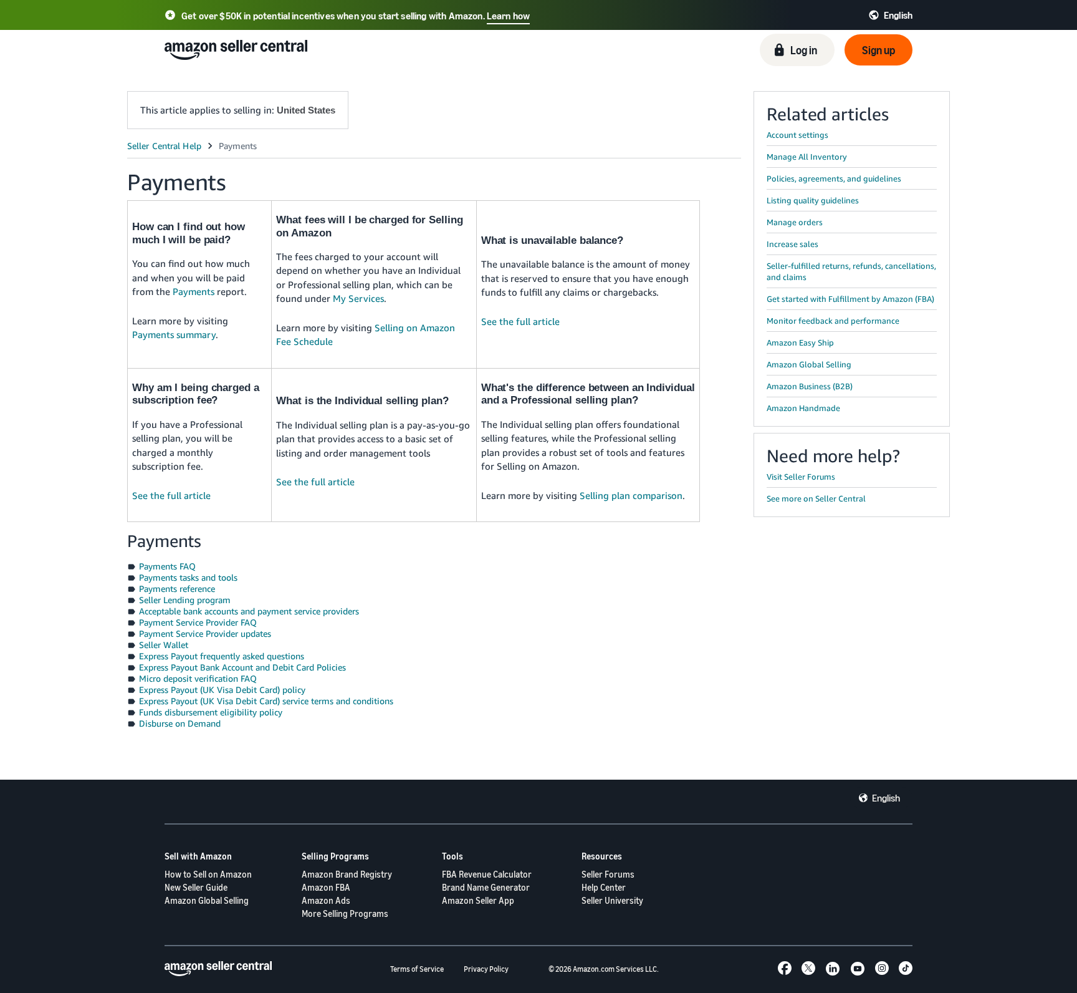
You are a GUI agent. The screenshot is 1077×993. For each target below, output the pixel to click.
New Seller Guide (196, 887)
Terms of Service (417, 969)
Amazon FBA (326, 887)
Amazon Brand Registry (347, 874)
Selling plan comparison (631, 495)
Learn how (508, 15)
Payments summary (174, 334)
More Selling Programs (345, 913)
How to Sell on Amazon (208, 874)
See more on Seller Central (816, 498)
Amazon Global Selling (207, 900)
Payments (193, 291)
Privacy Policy (486, 969)
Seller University (612, 900)
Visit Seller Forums (801, 477)
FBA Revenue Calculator (487, 874)
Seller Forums (608, 874)
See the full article (520, 321)
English (886, 798)
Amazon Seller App (478, 900)
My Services (358, 298)
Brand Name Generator (486, 887)
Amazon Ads (326, 900)
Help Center (604, 887)
